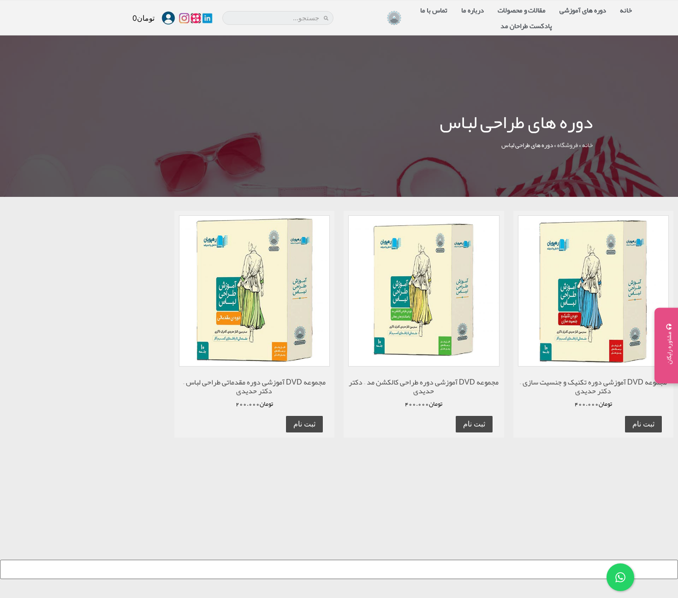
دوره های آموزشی (582, 10)
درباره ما (472, 10)
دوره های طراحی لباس (516, 122)
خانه (626, 10)
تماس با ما (433, 10)
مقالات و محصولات (522, 10)
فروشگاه (567, 145)
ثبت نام (643, 424)
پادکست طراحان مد (526, 26)
